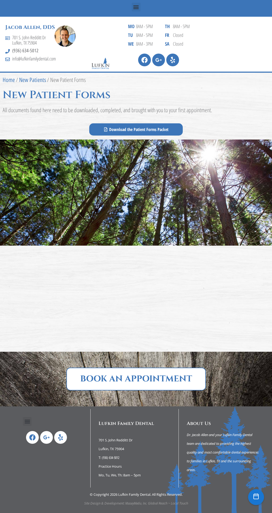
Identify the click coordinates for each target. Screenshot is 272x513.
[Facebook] (144, 60)
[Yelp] (172, 60)
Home (9, 80)
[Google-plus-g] (158, 60)
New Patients (32, 80)
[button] (136, 7)
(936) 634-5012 (25, 50)
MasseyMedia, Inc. (136, 503)
